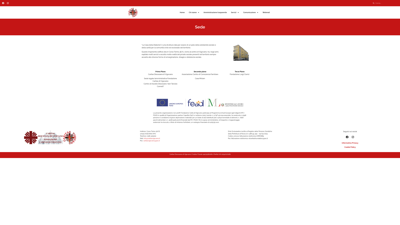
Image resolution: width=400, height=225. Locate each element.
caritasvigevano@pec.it (151, 141)
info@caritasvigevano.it (152, 138)
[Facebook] (3, 3)
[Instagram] (8, 3)
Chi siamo (193, 12)
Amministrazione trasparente (215, 12)
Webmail (266, 12)
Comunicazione (249, 12)
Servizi (233, 12)
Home (182, 12)
